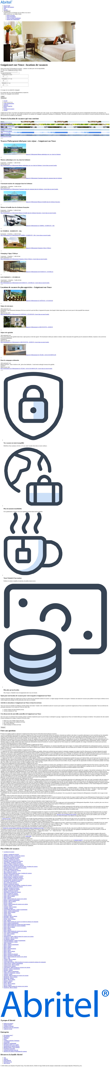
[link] (19, 19)
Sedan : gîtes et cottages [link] (9, 896)
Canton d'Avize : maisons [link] (10, 966)
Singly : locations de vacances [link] (11, 893)
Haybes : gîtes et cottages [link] (9, 919)
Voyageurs (3, 73)
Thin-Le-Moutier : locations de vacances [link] (13, 886)
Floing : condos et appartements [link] (11, 971)
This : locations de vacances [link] (10, 872)
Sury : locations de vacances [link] (10, 882)
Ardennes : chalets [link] (8, 974)
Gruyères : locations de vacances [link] (11, 874)
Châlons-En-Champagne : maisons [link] (12, 972)
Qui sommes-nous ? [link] (8, 1035)
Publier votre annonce (9, 7)
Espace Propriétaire (11, 16)
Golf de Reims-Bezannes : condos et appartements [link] (15, 909)
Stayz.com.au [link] (7, 1063)
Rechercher (3, 98)
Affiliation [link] (6, 1038)
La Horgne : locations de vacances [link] (12, 859)
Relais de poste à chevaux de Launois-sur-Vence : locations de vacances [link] (20, 866)
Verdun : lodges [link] (7, 913)
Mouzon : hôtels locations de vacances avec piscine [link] (16, 986)
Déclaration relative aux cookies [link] (11, 1044)
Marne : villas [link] (7, 958)
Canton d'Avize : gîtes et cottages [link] (11, 964)
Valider (2, 96)
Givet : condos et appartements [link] (11, 932)
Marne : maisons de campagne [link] (11, 954)
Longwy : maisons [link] (8, 905)
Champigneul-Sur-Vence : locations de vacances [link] (15, 867)
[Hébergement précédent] (1, 284)
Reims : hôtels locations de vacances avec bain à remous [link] (17, 924)
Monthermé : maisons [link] (9, 978)
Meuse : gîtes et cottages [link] (9, 979)
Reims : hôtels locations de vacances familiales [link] (15, 925)
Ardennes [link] (6, 104)
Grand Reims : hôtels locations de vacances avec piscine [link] (17, 967)
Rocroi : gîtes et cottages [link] (9, 983)
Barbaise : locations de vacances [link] (11, 884)
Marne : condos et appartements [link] (11, 944)
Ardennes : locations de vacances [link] (11, 888)
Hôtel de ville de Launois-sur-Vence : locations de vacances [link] (18, 873)
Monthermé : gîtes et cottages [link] (10, 976)
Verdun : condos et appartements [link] (11, 911)
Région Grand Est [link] (8, 106)
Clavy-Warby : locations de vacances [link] (12, 862)
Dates (2, 71)
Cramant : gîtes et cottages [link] (10, 959)
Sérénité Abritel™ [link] (78, 840)
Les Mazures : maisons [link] (9, 939)
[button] (55, 849)
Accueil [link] (5, 100)
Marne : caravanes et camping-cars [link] (12, 955)
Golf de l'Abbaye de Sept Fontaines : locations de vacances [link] (18, 885)
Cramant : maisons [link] (8, 960)
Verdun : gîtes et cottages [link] (9, 912)
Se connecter (7, 11)
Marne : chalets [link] (7, 947)
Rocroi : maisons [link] (8, 985)
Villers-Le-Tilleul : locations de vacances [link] (13, 863)
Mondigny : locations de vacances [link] (12, 889)
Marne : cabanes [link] (7, 946)
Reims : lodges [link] (7, 928)
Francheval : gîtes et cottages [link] (10, 987)
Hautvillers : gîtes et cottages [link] (10, 916)
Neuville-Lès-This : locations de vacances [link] (13, 876)
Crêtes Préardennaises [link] (9, 103)
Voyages (6, 9)
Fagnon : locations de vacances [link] (11, 869)
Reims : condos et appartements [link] (11, 923)
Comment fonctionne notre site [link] (11, 1050)
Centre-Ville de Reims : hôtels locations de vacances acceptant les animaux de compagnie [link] (25, 962)
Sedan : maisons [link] (7, 897)
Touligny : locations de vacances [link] (11, 854)
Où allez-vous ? (4, 70)
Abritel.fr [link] (6, 1059)
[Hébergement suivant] (2, 284)
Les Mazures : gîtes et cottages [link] (11, 937)
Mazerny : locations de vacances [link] (11, 858)
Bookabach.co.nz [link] (8, 1061)
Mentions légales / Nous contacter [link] (12, 1047)
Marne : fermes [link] (7, 950)
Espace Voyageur (11, 15)
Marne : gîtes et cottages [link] (9, 951)
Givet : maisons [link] (7, 935)
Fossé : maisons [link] (7, 920)
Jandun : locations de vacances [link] (11, 890)
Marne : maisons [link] (7, 952)
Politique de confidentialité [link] (10, 1043)
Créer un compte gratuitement (14, 18)
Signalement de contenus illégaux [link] (11, 1046)
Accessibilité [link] (7, 1042)
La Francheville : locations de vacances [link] (13, 880)
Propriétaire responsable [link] (9, 1048)
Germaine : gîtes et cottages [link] (10, 906)
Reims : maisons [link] (7, 929)
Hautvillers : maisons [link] (8, 917)
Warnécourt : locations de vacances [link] (12, 881)
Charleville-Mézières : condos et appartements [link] (14, 940)
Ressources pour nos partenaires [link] (11, 1027)
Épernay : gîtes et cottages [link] (10, 901)
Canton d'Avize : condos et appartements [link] (13, 963)
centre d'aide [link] (28, 836)
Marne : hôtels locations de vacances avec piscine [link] (15, 956)
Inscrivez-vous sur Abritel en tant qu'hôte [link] (66, 814)
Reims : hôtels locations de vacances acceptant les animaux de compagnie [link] (21, 921)
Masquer (3, 727)
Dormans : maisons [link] (8, 970)
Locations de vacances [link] (9, 108)
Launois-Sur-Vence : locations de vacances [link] (14, 865)
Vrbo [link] (5, 1057)
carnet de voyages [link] (6, 818)
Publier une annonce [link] (8, 1023)
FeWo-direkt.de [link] (7, 1060)
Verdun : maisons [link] (8, 915)
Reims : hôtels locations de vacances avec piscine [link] (15, 931)
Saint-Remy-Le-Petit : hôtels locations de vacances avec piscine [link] (19, 936)
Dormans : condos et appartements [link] (12, 968)
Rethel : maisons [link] (7, 982)
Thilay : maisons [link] (7, 943)
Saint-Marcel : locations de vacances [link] (12, 892)
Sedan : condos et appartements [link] (11, 894)
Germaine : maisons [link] (8, 908)
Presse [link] (5, 1039)
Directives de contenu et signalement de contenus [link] (15, 1051)
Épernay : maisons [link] (8, 902)
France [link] (5, 107)
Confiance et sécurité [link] (8, 1026)
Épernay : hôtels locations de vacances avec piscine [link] (16, 904)
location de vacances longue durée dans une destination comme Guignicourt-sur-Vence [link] (23, 828)
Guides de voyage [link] (8, 1029)
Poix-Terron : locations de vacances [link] (12, 857)
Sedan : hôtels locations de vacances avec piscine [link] (15, 898)
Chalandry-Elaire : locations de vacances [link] (13, 861)
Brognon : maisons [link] (8, 981)
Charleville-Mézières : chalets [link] (11, 941)
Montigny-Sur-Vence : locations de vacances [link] (14, 855)
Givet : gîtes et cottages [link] (9, 933)
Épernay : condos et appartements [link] (11, 900)
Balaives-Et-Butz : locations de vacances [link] (13, 877)
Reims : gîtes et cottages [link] (9, 927)
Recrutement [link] (7, 1036)
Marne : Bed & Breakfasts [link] (10, 948)
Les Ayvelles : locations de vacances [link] (12, 870)
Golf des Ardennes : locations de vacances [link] (13, 878)
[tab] (9, 851)
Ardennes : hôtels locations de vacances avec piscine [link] (16, 975)
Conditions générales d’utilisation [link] (11, 1040)
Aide (5, 8)
